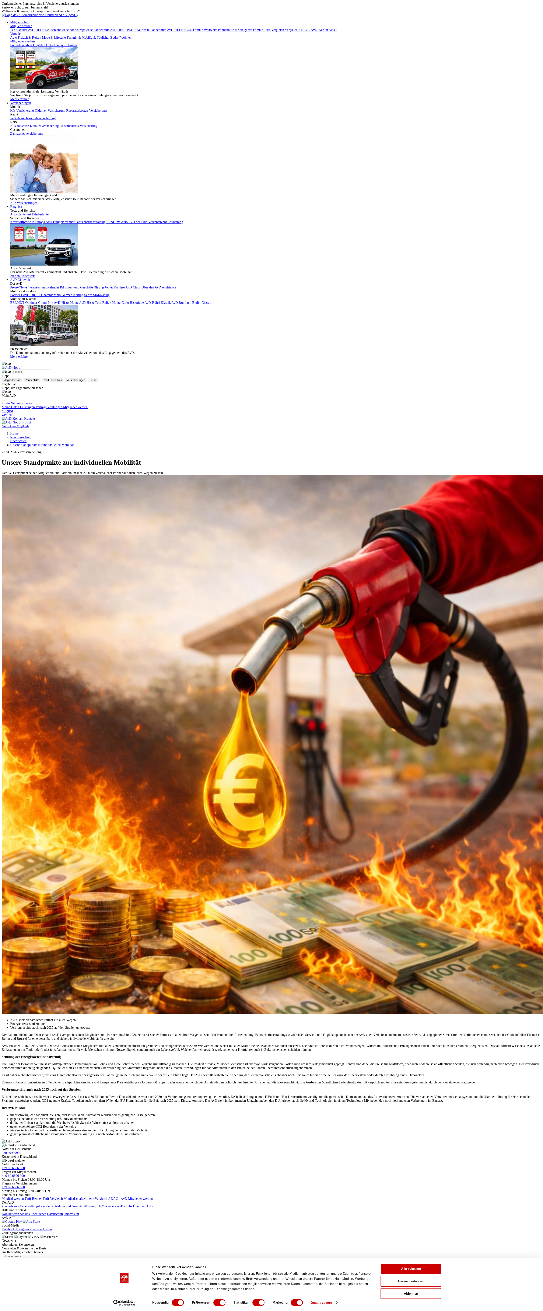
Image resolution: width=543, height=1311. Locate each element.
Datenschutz (55, 1214)
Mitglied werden (21, 26)
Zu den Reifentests (22, 276)
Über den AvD (143, 1206)
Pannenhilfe (32, 380)
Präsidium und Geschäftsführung (73, 1206)
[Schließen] (53, 372)
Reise (93, 380)
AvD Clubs (124, 1206)
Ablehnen (411, 1293)
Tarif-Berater (33, 1198)
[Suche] (6, 364)
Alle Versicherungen (24, 203)
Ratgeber (16, 206)
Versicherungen (20, 103)
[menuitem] (21, 403)
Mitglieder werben (22, 41)
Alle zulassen (411, 1268)
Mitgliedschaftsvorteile (79, 1198)
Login (6, 403)
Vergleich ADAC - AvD (111, 1198)
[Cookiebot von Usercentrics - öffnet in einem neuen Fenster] (124, 1303)
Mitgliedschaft (19, 22)
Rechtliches (38, 1214)
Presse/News (10, 1206)
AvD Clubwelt (20, 279)
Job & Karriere (106, 1206)
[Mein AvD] (6, 392)
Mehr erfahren (19, 99)
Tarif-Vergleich (53, 1198)
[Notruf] (11, 367)
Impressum (71, 1214)
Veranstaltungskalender (35, 1206)
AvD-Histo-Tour (52, 380)
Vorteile (15, 33)
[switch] (219, 1302)
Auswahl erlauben (410, 1281)
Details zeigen (321, 1302)
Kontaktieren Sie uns (16, 1214)
